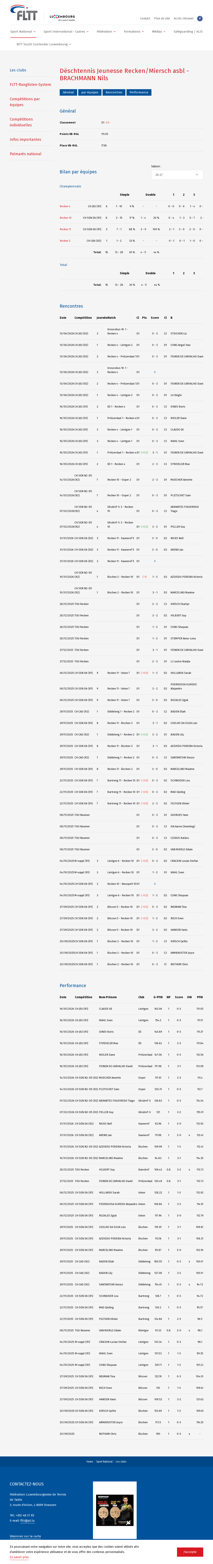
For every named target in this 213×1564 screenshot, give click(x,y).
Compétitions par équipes (25, 102)
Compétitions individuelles (21, 122)
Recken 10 (66, 217)
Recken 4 (65, 206)
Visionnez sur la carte (25, 1536)
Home (90, 1461)
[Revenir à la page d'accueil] (23, 12)
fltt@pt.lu (27, 1520)
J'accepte (190, 1552)
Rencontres (114, 92)
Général (68, 92)
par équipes (89, 92)
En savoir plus (19, 1557)
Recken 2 (65, 240)
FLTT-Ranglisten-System (30, 84)
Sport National (104, 1461)
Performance (139, 92)
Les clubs (121, 1461)
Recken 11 (65, 229)
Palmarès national (25, 154)
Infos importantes (25, 139)
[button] (23, 31)
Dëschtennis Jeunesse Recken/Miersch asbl (122, 71)
